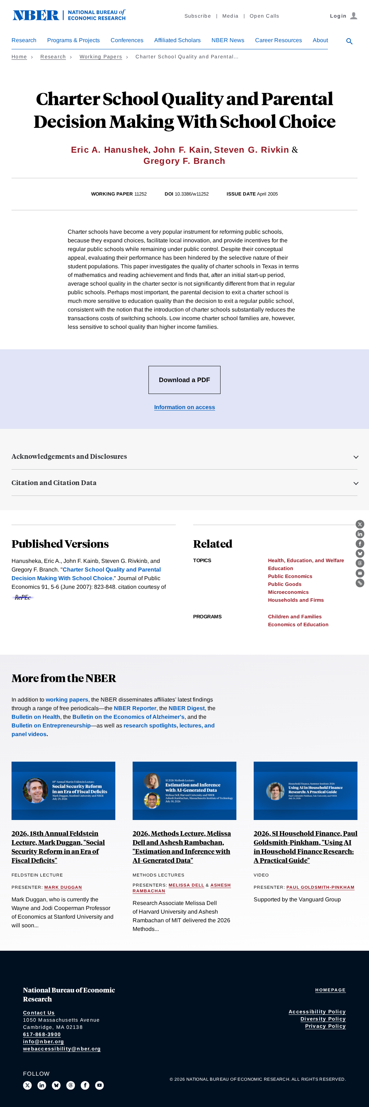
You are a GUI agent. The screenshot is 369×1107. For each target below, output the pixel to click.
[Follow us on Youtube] (99, 1085)
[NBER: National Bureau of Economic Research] (75, 19)
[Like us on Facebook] (85, 1085)
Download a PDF (184, 380)
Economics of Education (298, 624)
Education (280, 568)
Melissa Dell (186, 885)
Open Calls (265, 16)
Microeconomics (288, 592)
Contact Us (39, 1013)
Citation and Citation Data (54, 482)
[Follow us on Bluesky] (56, 1085)
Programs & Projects (73, 40)
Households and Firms (296, 600)
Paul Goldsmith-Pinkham (320, 887)
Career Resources (278, 40)
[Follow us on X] (27, 1085)
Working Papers (101, 56)
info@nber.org (43, 1041)
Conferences (127, 40)
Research (24, 40)
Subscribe (197, 16)
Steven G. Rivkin (251, 149)
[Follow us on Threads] (70, 1085)
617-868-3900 (42, 1034)
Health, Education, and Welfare (306, 560)
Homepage (330, 989)
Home (19, 56)
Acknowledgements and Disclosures (69, 456)
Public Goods (285, 584)
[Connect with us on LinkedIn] (41, 1085)
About (320, 40)
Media (230, 16)
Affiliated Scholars (177, 40)
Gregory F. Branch (184, 161)
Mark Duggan (63, 887)
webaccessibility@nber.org (62, 1049)
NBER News (228, 40)
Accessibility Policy (317, 1011)
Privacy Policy (325, 1026)
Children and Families (295, 616)
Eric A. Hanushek (109, 149)
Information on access (184, 407)
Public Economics (290, 576)
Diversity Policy (323, 1019)
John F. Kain (181, 149)
